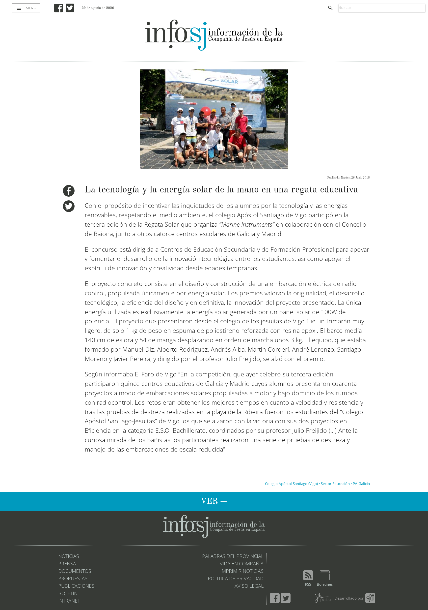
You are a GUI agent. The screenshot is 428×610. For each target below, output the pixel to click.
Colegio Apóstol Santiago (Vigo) (291, 484)
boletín (68, 593)
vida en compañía (242, 564)
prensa (67, 564)
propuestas (72, 579)
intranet (69, 601)
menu (26, 8)
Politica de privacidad (236, 579)
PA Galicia (361, 484)
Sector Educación (335, 484)
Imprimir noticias (242, 571)
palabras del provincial (233, 556)
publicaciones (76, 586)
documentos (74, 571)
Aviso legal (249, 586)
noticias (68, 556)
